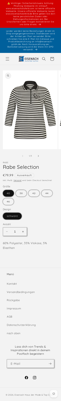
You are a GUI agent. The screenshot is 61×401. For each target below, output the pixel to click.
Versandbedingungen (21, 292)
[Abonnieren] (50, 363)
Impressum (14, 308)
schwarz (14, 216)
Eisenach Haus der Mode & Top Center (35, 395)
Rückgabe (13, 300)
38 (23, 194)
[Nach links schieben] (22, 156)
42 (35, 194)
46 (10, 202)
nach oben (14, 333)
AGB (9, 316)
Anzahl (7, 224)
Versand (18, 180)
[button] (7, 59)
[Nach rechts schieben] (38, 156)
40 (10, 194)
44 (48, 194)
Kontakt (12, 283)
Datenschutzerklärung (21, 325)
